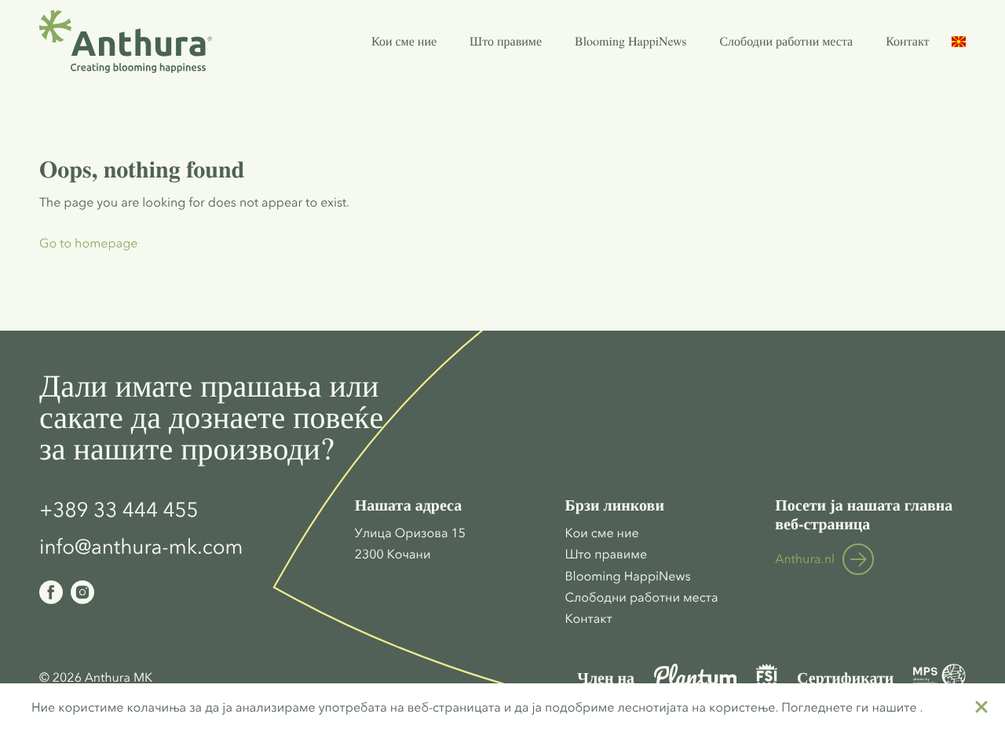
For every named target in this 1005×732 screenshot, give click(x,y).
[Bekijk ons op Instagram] (82, 592)
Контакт (907, 41)
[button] (959, 42)
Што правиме (506, 41)
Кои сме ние (404, 41)
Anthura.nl (805, 559)
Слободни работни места (786, 41)
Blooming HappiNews (630, 41)
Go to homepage (88, 243)
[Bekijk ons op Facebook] (51, 592)
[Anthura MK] (125, 41)
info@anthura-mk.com (141, 546)
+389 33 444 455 (119, 509)
